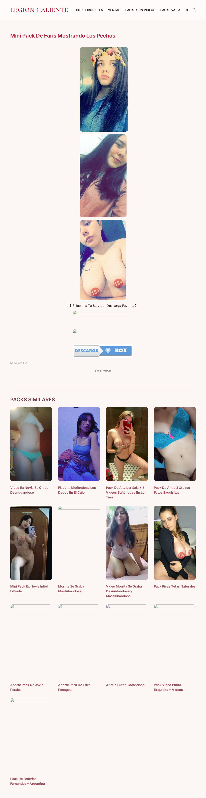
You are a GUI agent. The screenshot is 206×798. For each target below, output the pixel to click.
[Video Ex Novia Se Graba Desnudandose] (31, 444)
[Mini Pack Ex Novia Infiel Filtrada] (31, 543)
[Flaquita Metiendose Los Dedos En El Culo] (79, 444)
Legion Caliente (39, 10)
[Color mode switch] (187, 9)
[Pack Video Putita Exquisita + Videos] (175, 641)
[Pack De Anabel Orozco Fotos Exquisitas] (175, 444)
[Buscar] (194, 9)
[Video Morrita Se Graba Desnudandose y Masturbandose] (127, 543)
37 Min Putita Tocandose (125, 685)
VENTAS (114, 10)
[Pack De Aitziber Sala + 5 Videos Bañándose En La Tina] (127, 444)
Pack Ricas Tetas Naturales (175, 586)
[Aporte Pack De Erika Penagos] (79, 641)
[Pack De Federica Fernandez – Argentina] (31, 735)
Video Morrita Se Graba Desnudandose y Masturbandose (124, 591)
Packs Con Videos (140, 10)
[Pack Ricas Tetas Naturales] (175, 543)
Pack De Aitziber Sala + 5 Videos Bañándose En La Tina (125, 492)
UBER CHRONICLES (89, 10)
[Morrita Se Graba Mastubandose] (79, 543)
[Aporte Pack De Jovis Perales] (31, 641)
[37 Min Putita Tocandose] (127, 641)
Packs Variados (173, 10)
